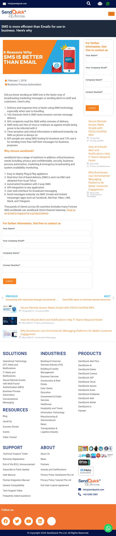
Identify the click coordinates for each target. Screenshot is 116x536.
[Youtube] (28, 521)
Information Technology (53, 412)
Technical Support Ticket (15, 453)
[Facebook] (5, 521)
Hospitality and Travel (51, 408)
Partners (45, 464)
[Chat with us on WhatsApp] (108, 528)
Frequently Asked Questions (17, 496)
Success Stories (11, 426)
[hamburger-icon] (111, 14)
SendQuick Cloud (86, 381)
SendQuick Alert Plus (88, 361)
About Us (45, 453)
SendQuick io (84, 406)
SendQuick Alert (86, 398)
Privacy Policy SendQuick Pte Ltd (57, 474)
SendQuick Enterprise (88, 394)
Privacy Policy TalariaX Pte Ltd (56, 480)
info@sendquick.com (17, 3)
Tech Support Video (12, 490)
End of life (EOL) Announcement (19, 464)
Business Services (50, 376)
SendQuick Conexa (87, 373)
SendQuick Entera (87, 369)
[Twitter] (17, 521)
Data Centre (46, 388)
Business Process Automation (24, 84)
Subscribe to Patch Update (16, 469)
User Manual (9, 474)
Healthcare (46, 404)
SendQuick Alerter (87, 402)
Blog (5, 416)
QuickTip (7, 421)
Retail (43, 424)
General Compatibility (13, 485)
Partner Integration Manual (16, 480)
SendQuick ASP (86, 377)
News (43, 459)
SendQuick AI (85, 365)
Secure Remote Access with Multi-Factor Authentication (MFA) (14, 384)
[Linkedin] (40, 521)
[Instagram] (51, 521)
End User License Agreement (55, 485)
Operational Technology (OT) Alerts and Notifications (15, 365)
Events (6, 432)
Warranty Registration (13, 459)
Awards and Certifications (53, 469)
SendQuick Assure (87, 386)
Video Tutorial (10, 437)
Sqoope (82, 410)
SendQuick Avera (86, 390)
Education (46, 392)
